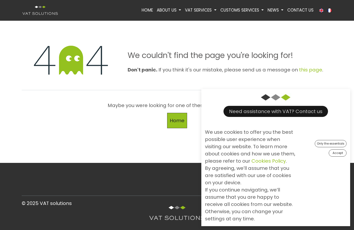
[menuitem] (147, 10)
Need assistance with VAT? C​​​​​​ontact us (275, 111)
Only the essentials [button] (330, 143)
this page (310, 69)
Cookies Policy (268, 161)
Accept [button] (338, 153)
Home (177, 120)
